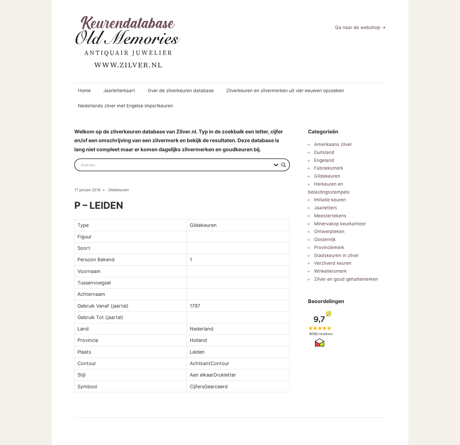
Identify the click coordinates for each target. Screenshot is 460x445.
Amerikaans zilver (333, 144)
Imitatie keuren (330, 199)
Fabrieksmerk (328, 168)
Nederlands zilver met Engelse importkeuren (125, 105)
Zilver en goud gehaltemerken (346, 279)
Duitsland (324, 152)
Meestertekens (330, 215)
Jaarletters (325, 207)
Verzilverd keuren (332, 263)
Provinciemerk (329, 247)
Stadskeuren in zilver (336, 255)
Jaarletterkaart (119, 90)
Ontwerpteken (329, 231)
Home (84, 90)
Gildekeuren (118, 189)
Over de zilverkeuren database (181, 90)
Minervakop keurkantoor (340, 223)
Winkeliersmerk (330, 271)
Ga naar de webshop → (360, 27)
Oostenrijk (325, 239)
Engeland (324, 160)
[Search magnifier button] (283, 165)
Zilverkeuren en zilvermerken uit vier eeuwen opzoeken (285, 90)
